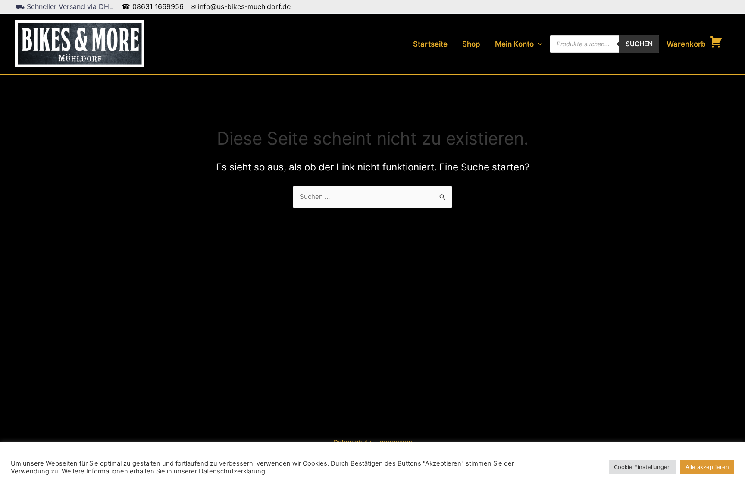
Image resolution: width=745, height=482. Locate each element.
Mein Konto (514, 44)
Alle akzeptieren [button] (707, 466)
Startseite (430, 44)
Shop (471, 44)
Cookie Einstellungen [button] (642, 466)
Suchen (639, 44)
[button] (538, 44)
